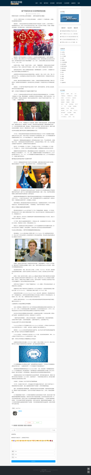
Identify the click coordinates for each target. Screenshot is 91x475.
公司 (63, 58)
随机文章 (76, 27)
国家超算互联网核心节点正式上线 (69, 31)
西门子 (76, 104)
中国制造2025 (20, 425)
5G (61, 106)
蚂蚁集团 (62, 102)
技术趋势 (52, 3)
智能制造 (64, 70)
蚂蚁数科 (68, 102)
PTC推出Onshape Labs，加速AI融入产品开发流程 (70, 33)
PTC (62, 114)
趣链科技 (62, 108)
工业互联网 (66, 3)
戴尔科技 (74, 97)
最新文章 (63, 27)
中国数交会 (63, 95)
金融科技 (73, 3)
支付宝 (69, 116)
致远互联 (62, 99)
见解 (79, 3)
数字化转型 (59, 3)
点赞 (29, 422)
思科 (71, 93)
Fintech (15, 425)
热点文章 (70, 27)
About (13, 408)
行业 (63, 74)
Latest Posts (18, 408)
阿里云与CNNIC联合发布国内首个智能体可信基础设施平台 (70, 36)
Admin (38, 13)
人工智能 (64, 56)
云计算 (63, 54)
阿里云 (75, 95)
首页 (37, 3)
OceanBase (68, 97)
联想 (71, 110)
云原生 (63, 52)
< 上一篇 (13, 430)
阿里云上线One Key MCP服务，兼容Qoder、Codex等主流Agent (70, 42)
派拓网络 (74, 106)
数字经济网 (44, 470)
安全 (73, 116)
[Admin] (15, 413)
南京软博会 (71, 104)
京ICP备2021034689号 (45, 471)
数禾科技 (72, 108)
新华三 (62, 104)
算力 (63, 72)
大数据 (63, 60)
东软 (66, 104)
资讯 (41, 3)
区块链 (25, 425)
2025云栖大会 (63, 116)
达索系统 (71, 114)
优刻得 (67, 93)
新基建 (73, 102)
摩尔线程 (62, 110)
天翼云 (73, 99)
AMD (75, 93)
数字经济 (46, 3)
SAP (65, 106)
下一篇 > (54, 430)
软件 (63, 80)
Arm (67, 110)
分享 (38, 422)
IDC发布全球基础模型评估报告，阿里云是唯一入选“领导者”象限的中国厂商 (70, 39)
